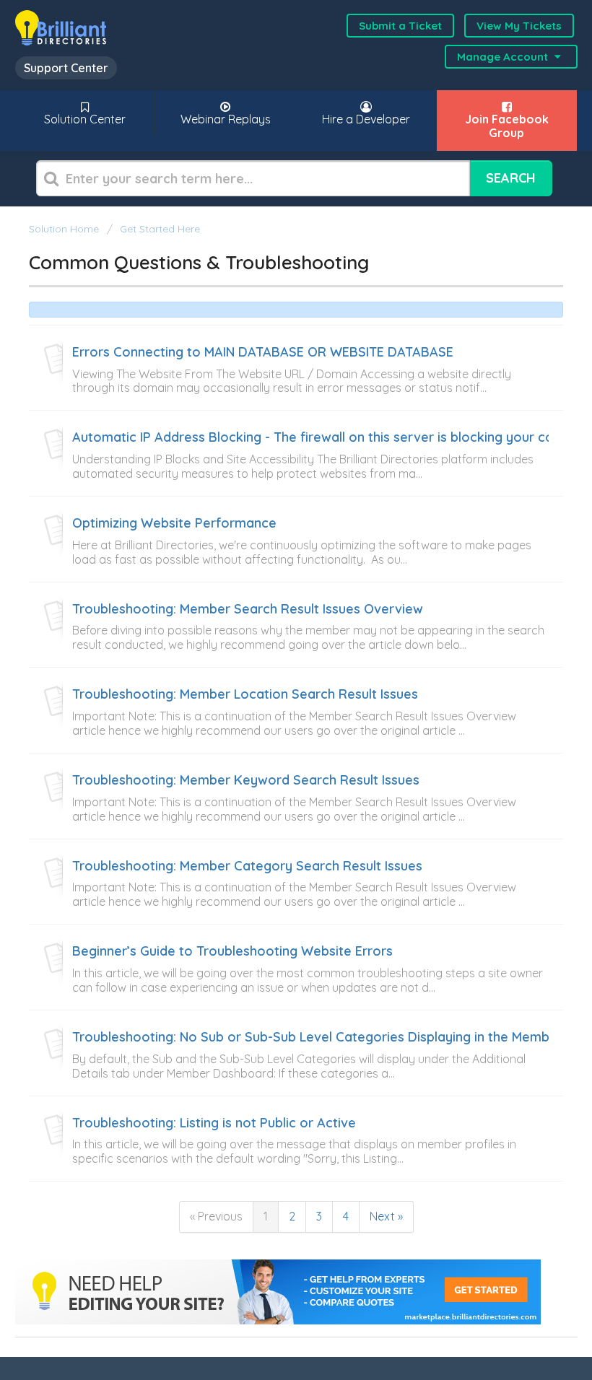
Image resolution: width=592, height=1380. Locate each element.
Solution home (65, 228)
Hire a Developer (366, 119)
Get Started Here (160, 228)
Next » (386, 1216)
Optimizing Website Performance (174, 523)
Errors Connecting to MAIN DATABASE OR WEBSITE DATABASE (262, 352)
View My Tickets (519, 25)
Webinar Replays (225, 119)
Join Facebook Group (507, 126)
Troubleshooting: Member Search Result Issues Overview (247, 609)
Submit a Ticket (400, 25)
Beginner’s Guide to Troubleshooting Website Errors (232, 951)
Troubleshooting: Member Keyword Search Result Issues (245, 780)
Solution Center (85, 119)
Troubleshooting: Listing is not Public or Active (214, 1123)
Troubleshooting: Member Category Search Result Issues (247, 866)
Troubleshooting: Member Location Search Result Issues (245, 694)
